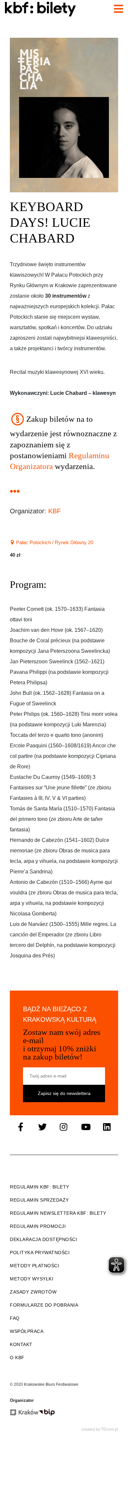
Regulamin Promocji (38, 1226)
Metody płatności (34, 1265)
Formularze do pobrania (44, 1305)
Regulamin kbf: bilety (39, 1186)
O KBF (17, 1357)
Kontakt (21, 1344)
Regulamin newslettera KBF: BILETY (58, 1213)
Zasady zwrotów (33, 1292)
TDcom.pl (109, 1429)
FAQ (15, 1318)
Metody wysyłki (31, 1278)
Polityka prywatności (40, 1252)
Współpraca (26, 1331)
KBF (54, 511)
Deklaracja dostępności (43, 1239)
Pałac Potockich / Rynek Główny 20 (54, 542)
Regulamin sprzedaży (39, 1200)
